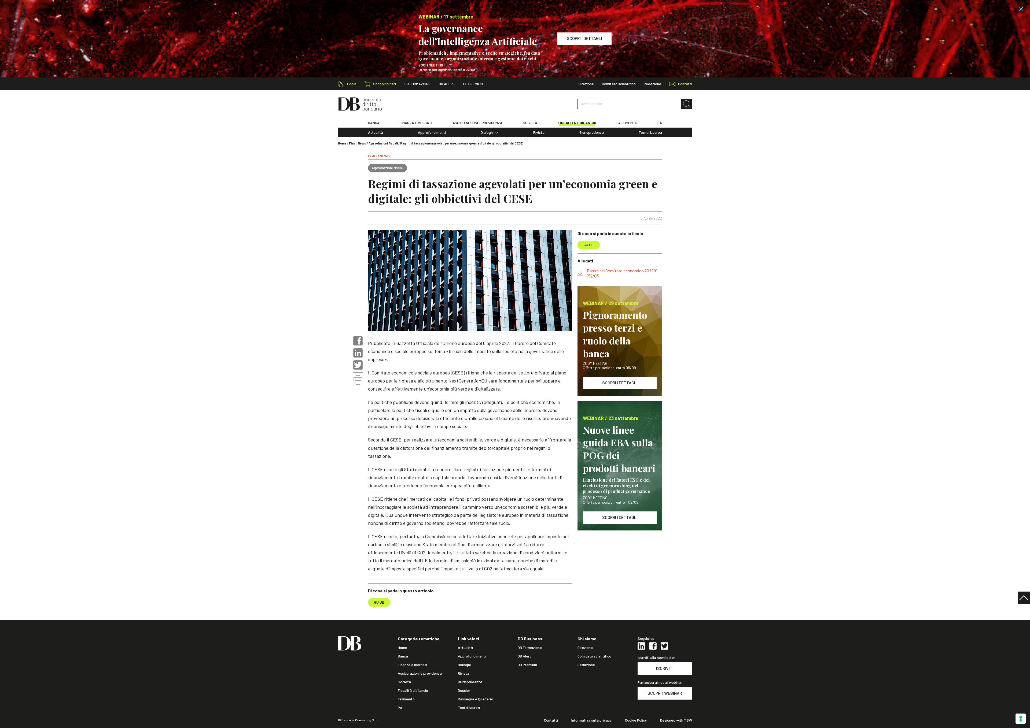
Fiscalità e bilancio (413, 690)
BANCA (374, 123)
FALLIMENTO (627, 123)
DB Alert (447, 84)
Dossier (464, 690)
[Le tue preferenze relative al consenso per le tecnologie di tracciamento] (1021, 719)
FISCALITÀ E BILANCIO (577, 123)
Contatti (551, 720)
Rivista (539, 132)
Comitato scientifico (619, 84)
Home (342, 143)
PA (659, 123)
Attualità (375, 132)
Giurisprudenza (591, 132)
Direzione (586, 84)
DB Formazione (417, 84)
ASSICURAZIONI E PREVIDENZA (477, 123)
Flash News (357, 143)
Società (404, 682)
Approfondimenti (432, 132)
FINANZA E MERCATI (416, 123)
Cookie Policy (636, 720)
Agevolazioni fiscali (383, 143)
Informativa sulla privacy (591, 720)
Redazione (652, 84)
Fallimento (406, 699)
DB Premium (473, 84)
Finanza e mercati (412, 665)
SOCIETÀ (530, 123)
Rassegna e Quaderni (475, 699)
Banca (403, 656)
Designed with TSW (676, 720)
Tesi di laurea (469, 707)
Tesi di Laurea (650, 132)
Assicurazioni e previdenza (420, 673)
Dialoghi (487, 132)
